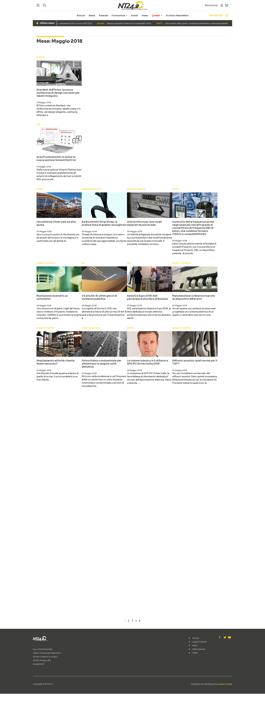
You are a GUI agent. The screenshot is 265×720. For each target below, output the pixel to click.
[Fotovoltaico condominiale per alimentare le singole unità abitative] (104, 344)
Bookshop (211, 5)
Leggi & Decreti (199, 642)
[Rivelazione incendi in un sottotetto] (59, 279)
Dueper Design (225, 684)
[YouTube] (229, 637)
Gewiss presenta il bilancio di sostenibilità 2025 (114, 23)
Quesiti (156, 15)
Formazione (118, 15)
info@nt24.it (38, 664)
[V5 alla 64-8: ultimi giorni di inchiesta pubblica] (104, 279)
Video (145, 15)
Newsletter (216, 15)
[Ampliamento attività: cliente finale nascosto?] (59, 344)
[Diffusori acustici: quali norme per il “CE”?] (194, 344)
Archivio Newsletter (177, 15)
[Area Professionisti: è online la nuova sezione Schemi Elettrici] (59, 140)
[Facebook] (220, 637)
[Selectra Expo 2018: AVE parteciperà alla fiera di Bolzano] (149, 279)
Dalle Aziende (198, 649)
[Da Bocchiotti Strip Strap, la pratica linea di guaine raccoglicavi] (104, 205)
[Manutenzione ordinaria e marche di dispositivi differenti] (194, 279)
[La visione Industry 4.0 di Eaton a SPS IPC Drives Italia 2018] (149, 344)
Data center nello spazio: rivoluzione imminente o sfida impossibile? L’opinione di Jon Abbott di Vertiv (197, 23)
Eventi (134, 15)
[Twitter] (225, 637)
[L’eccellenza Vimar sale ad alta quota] (59, 205)
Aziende (103, 15)
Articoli (81, 15)
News (92, 15)
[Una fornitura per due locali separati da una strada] (149, 205)
